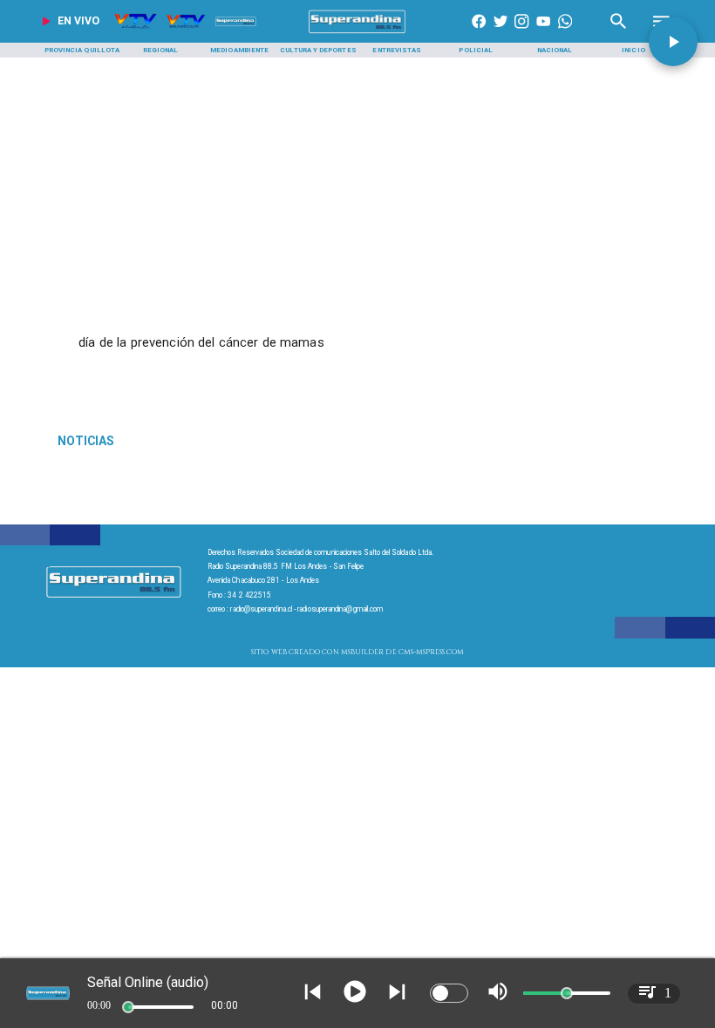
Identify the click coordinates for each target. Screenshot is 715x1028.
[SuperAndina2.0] (357, 33)
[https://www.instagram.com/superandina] (521, 33)
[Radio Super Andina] (619, 33)
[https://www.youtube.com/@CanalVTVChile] (543, 33)
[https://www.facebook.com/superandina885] (479, 33)
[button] (673, 41)
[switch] (449, 993)
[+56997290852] (565, 33)
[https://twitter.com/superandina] (500, 33)
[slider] (128, 1007)
